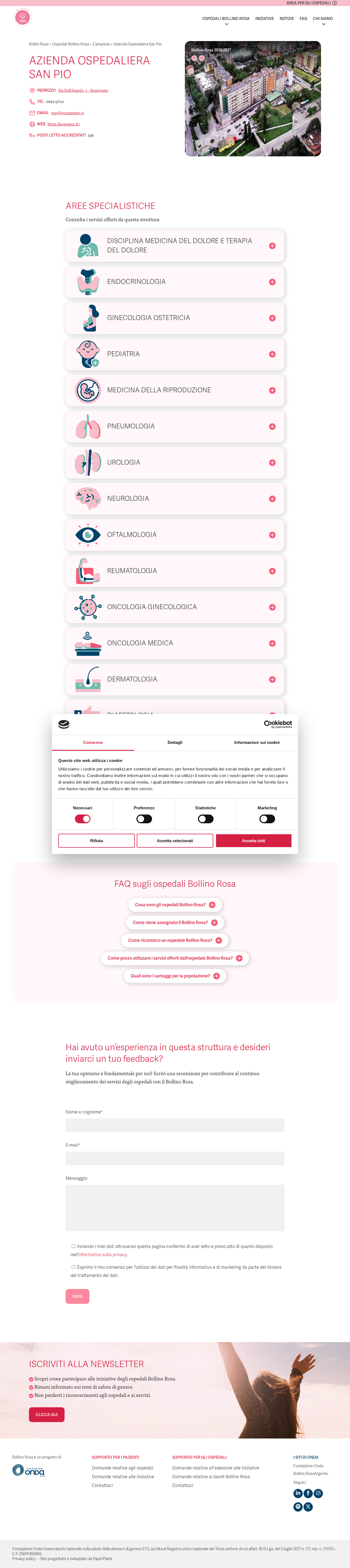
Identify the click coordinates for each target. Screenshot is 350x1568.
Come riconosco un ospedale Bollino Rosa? (170, 940)
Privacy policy (24, 1559)
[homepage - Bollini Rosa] (22, 17)
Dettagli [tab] (175, 742)
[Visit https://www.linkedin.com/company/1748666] (298, 1493)
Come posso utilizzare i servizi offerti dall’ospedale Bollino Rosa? (170, 958)
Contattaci (102, 1485)
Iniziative (264, 18)
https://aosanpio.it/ (64, 124)
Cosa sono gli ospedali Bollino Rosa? (170, 905)
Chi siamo (323, 18)
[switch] (144, 819)
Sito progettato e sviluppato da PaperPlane (76, 1559)
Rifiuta (96, 840)
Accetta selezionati (175, 840)
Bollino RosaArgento (310, 1473)
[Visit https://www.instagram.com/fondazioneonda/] (318, 1493)
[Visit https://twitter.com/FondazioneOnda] (308, 1507)
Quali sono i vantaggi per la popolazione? (170, 976)
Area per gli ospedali (309, 3)
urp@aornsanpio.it (67, 113)
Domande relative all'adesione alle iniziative (215, 1468)
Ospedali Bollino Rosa (226, 18)
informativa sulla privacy (102, 1255)
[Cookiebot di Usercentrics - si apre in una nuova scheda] (268, 724)
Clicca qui (47, 1414)
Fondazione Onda (308, 1466)
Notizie (287, 18)
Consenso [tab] (93, 742)
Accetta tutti (253, 840)
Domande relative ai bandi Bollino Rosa (211, 1477)
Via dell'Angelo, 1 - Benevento (83, 90)
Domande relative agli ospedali (122, 1468)
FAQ (303, 18)
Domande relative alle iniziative (123, 1477)
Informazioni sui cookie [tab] (256, 742)
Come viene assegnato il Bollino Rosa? (170, 922)
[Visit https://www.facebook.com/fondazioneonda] (308, 1493)
